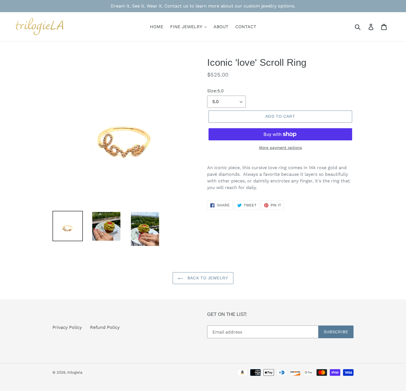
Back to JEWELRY (207, 278)
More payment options (280, 147)
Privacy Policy (67, 327)
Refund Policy (105, 327)
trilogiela (74, 372)
